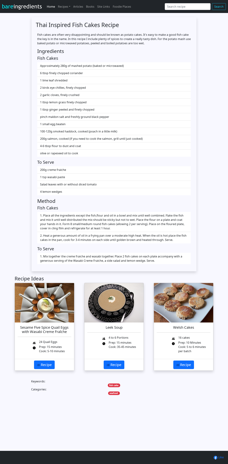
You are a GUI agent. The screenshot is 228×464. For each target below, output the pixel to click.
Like (221, 457)
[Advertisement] (114, 428)
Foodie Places (122, 7)
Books (90, 7)
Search (219, 7)
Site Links (103, 7)
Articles (78, 7)
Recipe (46, 364)
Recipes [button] (63, 7)
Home (51, 7)
